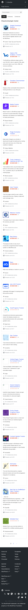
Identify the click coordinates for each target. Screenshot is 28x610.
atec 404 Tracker (15, 284)
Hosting (3, 556)
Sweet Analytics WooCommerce (15, 385)
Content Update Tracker (17, 436)
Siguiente (16, 543)
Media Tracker (14, 104)
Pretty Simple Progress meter (15, 411)
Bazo (11, 262)
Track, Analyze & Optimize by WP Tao (16, 160)
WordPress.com (6, 576)
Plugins (16, 556)
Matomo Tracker (15, 213)
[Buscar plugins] (20, 12)
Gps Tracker (14, 335)
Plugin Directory (5, 6)
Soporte (3, 566)
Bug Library (13, 236)
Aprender (3, 564)
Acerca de (4, 551)
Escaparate (18, 551)
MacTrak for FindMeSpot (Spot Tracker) (17, 490)
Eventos (17, 566)
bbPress (4, 581)
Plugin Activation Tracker (15, 132)
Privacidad (4, 559)
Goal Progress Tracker (17, 308)
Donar (17, 569)
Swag (17, 571)
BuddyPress (5, 584)
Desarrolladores (5, 569)
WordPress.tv (5, 571)
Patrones (17, 559)
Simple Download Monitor (15, 26)
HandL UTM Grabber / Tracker (15, 53)
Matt (3, 578)
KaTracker (13, 464)
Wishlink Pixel (14, 519)
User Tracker (14, 187)
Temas (16, 554)
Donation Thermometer (17, 80)
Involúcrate (18, 564)
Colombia (7, 590)
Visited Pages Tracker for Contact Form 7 (17, 360)
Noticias (3, 554)
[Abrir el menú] (25, 2)
